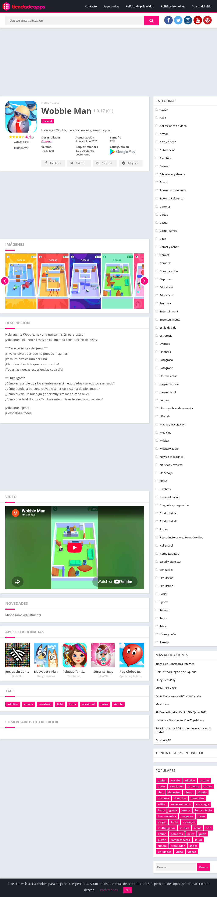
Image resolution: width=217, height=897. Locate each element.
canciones (176, 786)
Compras (165, 263)
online (162, 834)
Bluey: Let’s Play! (166, 680)
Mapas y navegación (172, 424)
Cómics (164, 255)
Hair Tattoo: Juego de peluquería (176, 672)
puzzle (162, 840)
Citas (163, 239)
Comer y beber (169, 247)
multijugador (166, 828)
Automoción (167, 150)
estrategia (202, 804)
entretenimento (181, 804)
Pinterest (106, 163)
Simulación (167, 578)
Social (163, 594)
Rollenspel (166, 545)
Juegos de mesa (169, 384)
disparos (163, 798)
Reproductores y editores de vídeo (181, 537)
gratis (173, 810)
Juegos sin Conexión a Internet (175, 664)
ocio (208, 828)
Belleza (164, 166)
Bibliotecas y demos (172, 174)
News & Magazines (171, 457)
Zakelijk (164, 642)
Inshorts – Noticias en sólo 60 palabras (180, 720)
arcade (28, 704)
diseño (202, 792)
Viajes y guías (168, 634)
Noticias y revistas (171, 465)
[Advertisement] (108, 62)
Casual (56, 103)
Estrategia (166, 336)
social (193, 846)
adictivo (12, 704)
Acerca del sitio (201, 6)
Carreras (165, 206)
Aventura (165, 158)
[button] (151, 20)
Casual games (168, 231)
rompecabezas (180, 840)
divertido (180, 798)
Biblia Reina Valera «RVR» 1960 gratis (178, 696)
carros (207, 786)
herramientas (167, 816)
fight (60, 704)
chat (161, 792)
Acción (164, 110)
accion (162, 780)
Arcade (164, 134)
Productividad (169, 513)
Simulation (166, 586)
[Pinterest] (207, 20)
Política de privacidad (140, 6)
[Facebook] (168, 20)
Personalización (169, 497)
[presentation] (5, 281)
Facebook (55, 163)
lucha (72, 704)
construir (45, 704)
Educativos (167, 295)
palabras (177, 834)
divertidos (197, 798)
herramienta (203, 810)
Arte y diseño (168, 142)
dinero (189, 792)
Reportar (22, 148)
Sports (164, 602)
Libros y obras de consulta (176, 408)
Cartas (164, 214)
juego (201, 816)
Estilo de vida (168, 327)
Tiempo (164, 610)
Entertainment (169, 311)
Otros (163, 481)
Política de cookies (173, 6)
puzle (202, 834)
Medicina (165, 432)
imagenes (187, 816)
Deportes (165, 279)
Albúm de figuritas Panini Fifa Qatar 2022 (181, 712)
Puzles (164, 529)
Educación (166, 287)
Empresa (165, 303)
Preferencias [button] (109, 890)
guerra (186, 810)
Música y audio (169, 449)
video (179, 852)
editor (162, 804)
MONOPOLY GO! (166, 688)
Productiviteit (168, 521)
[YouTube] (197, 20)
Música (164, 440)
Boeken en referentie (173, 190)
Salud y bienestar (170, 562)
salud (198, 840)
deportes (174, 792)
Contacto (91, 6)
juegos (162, 822)
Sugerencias (111, 6)
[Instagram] (188, 20)
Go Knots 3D (163, 740)
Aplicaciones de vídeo (173, 126)
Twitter (79, 163)
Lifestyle (165, 416)
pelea (104, 704)
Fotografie (166, 368)
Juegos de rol (168, 392)
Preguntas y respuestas (174, 505)
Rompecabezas (169, 553)
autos (161, 786)
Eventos (165, 344)
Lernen (164, 400)
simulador (178, 846)
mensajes (189, 822)
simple (118, 704)
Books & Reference (171, 198)
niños (197, 828)
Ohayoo (46, 141)
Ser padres (166, 570)
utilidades (164, 852)
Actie (163, 118)
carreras (193, 786)
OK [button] (127, 890)
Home (45, 103)
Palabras (165, 489)
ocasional (88, 704)
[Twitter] (178, 20)
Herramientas (168, 376)
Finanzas (165, 352)
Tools (163, 618)
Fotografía (166, 360)
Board (163, 182)
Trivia (163, 626)
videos (192, 852)
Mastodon (162, 704)
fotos (161, 810)
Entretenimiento (170, 319)
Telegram (132, 163)
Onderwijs (166, 473)
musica (184, 828)
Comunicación (169, 271)
